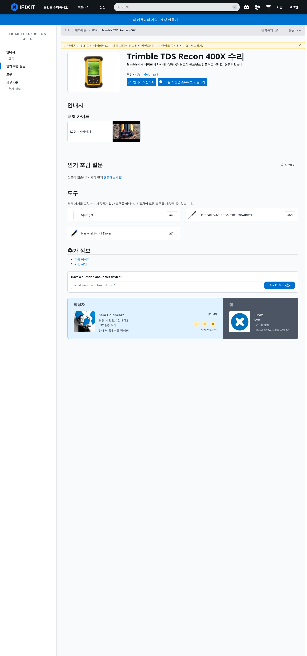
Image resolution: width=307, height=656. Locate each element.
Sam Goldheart (147, 74)
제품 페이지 (82, 259)
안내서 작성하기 (143, 82)
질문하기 (290, 165)
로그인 (293, 7)
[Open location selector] (257, 7)
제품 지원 (80, 264)
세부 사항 (12, 82)
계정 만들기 (169, 19)
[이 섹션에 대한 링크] (65, 251)
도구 (9, 74)
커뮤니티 (84, 7)
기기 (67, 30)
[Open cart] (268, 7)
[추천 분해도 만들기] (213, 323)
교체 (11, 58)
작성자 (79, 304)
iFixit (258, 315)
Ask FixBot (276, 285)
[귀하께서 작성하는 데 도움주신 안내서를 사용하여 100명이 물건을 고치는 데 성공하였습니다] (204, 323)
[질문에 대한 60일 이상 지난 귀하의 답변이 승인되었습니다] (196, 323)
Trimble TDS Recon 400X (28, 36)
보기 (172, 215)
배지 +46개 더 (209, 329)
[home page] (23, 7)
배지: (211, 314)
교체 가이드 (78, 116)
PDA (94, 30)
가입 (279, 7)
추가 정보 (14, 89)
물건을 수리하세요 (56, 7)
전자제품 (81, 30)
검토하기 (196, 45)
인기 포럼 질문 (15, 66)
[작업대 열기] (246, 7)
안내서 (10, 52)
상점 (102, 7)
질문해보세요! (113, 177)
